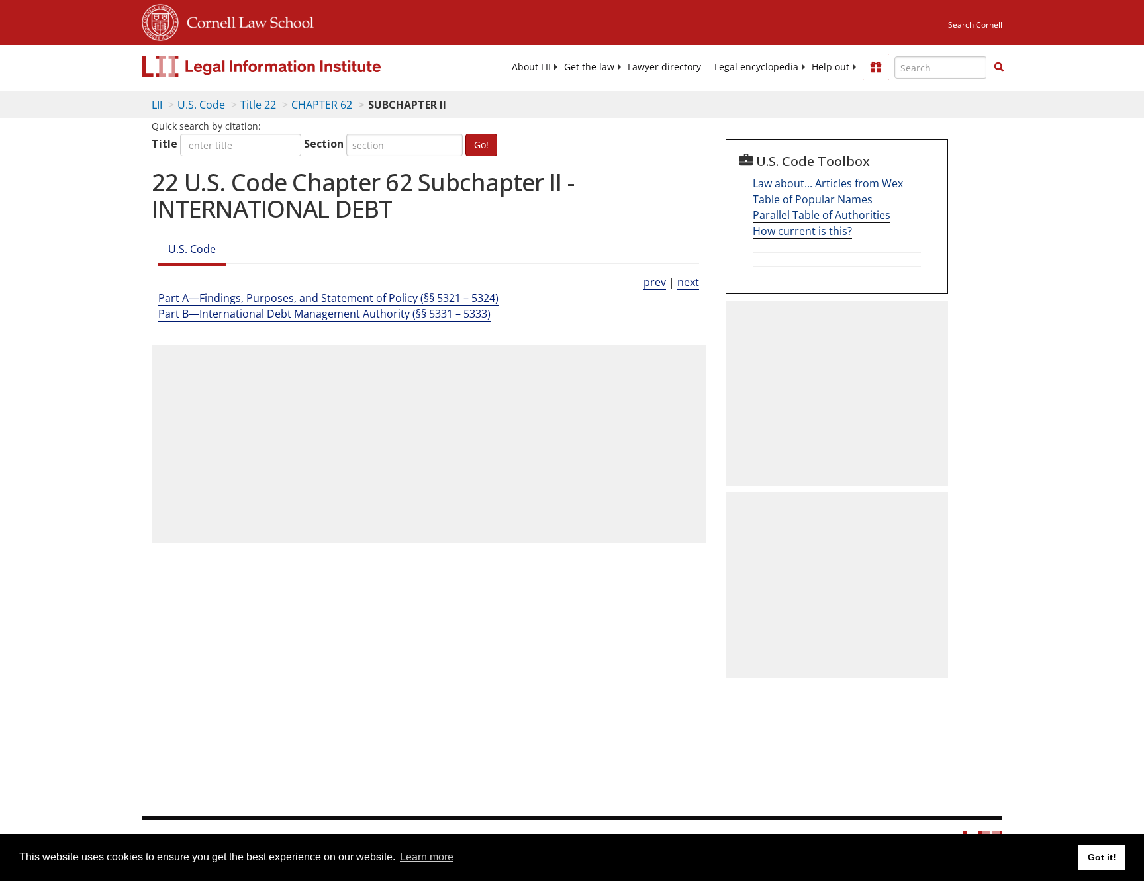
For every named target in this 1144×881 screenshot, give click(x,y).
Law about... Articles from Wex (828, 183)
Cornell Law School (246, 20)
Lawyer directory (664, 67)
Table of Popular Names (813, 199)
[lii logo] (290, 66)
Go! (481, 144)
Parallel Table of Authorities (821, 215)
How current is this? (802, 231)
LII (157, 104)
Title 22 (258, 104)
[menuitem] (531, 66)
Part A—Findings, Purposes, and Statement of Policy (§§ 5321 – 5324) (328, 298)
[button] (999, 66)
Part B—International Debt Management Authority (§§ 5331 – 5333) (324, 313)
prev (655, 282)
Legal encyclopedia (756, 67)
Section (324, 143)
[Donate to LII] (876, 67)
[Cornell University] (160, 20)
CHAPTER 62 (321, 104)
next (688, 282)
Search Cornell (975, 24)
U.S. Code (201, 104)
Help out (830, 67)
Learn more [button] (426, 856)
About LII (531, 67)
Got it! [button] (1102, 857)
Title (164, 143)
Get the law (589, 67)
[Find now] (999, 67)
